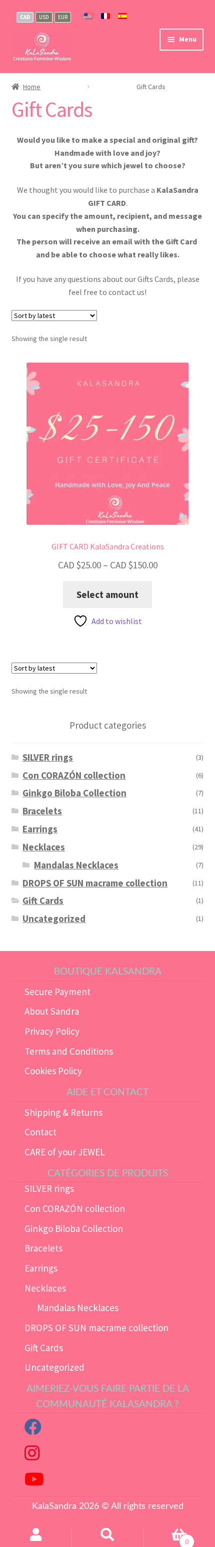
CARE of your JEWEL (64, 1152)
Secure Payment (57, 992)
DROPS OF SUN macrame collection (95, 883)
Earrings (40, 829)
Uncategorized (54, 918)
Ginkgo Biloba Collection (74, 793)
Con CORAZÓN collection (74, 775)
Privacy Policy (52, 1031)
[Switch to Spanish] (122, 16)
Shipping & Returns (63, 1112)
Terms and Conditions (68, 1051)
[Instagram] (32, 1456)
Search (107, 1537)
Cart (166, 1537)
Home (31, 86)
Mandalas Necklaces (76, 865)
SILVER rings (47, 757)
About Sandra (51, 1011)
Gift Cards (43, 900)
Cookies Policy (53, 1071)
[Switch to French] (105, 16)
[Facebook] (33, 1430)
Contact (40, 1132)
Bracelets (42, 811)
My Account (36, 1537)
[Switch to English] (88, 16)
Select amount (107, 594)
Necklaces (43, 847)
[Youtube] (34, 1482)
